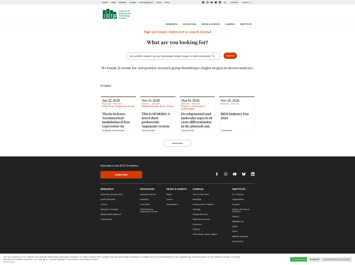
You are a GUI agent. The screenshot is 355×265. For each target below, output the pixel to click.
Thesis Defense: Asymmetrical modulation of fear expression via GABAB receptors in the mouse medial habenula (117, 126)
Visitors (196, 229)
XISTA (167, 2)
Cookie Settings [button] (298, 259)
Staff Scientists (108, 199)
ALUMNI (132, 2)
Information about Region (205, 234)
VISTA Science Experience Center (149, 210)
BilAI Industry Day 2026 (235, 116)
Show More (177, 143)
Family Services (200, 214)
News (169, 194)
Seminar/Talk (148, 130)
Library (104, 204)
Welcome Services (201, 219)
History (235, 216)
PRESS (105, 2)
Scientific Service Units (112, 194)
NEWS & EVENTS (211, 24)
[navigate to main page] (116, 13)
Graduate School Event (113, 130)
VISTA (159, 2)
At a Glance (237, 194)
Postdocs (144, 199)
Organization (238, 199)
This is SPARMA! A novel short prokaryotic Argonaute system (156, 120)
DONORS (122, 2)
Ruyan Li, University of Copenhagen (193, 107)
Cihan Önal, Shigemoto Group (118, 106)
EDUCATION (189, 24)
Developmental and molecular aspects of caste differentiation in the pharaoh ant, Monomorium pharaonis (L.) (196, 124)
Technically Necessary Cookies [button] (336, 259)
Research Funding (109, 209)
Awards (235, 204)
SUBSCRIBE (121, 174)
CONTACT (234, 2)
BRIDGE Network (240, 236)
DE (225, 2)
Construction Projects (203, 204)
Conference (227, 130)
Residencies (238, 221)
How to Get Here (201, 194)
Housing (196, 209)
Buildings (197, 199)
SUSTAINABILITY (146, 2)
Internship (145, 204)
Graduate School (148, 194)
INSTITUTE (246, 24)
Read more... (9, 262)
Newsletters (172, 204)
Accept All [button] (314, 259)
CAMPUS (230, 24)
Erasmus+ (197, 224)
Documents (237, 241)
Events (169, 199)
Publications (106, 219)
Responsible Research (111, 214)
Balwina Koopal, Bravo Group (157, 106)
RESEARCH (172, 24)
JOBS (113, 2)
